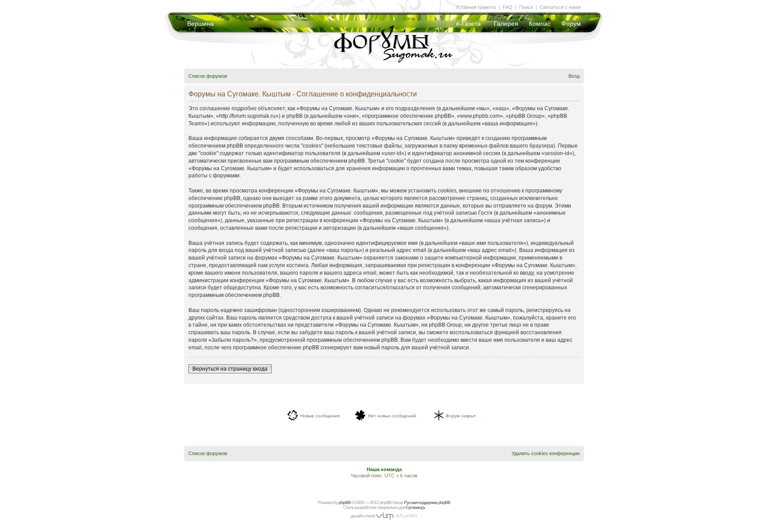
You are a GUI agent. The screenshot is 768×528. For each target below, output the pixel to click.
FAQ (507, 7)
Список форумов (207, 76)
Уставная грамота (476, 7)
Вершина (200, 23)
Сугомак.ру (415, 507)
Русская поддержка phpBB (427, 502)
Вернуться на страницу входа (230, 369)
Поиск (526, 7)
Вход (574, 76)
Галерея (506, 23)
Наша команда (384, 469)
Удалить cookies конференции (546, 453)
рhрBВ (345, 502)
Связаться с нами (560, 7)
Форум (571, 23)
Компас (540, 23)
